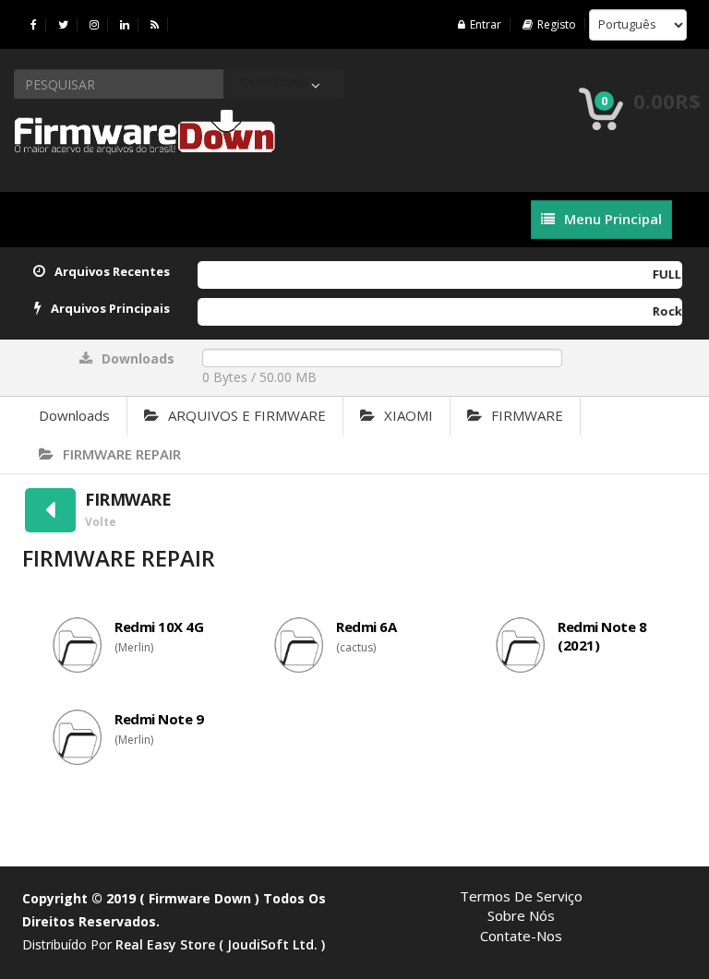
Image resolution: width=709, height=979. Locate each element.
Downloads (74, 415)
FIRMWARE (527, 415)
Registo (556, 24)
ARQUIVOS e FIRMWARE (247, 415)
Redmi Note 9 (158, 719)
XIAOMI (408, 415)
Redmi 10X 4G (158, 626)
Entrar (485, 24)
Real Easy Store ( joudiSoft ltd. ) (220, 944)
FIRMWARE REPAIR (122, 454)
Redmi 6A (366, 626)
